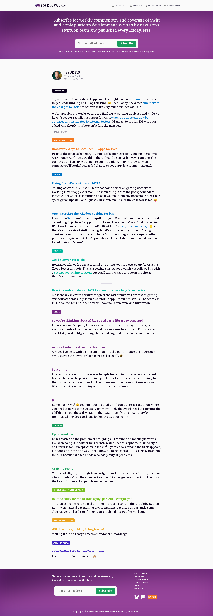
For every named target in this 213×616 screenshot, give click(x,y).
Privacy (138, 588)
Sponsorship (154, 5)
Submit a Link (174, 5)
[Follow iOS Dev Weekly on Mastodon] (143, 597)
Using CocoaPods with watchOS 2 (76, 183)
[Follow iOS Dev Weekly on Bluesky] (136, 597)
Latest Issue (121, 5)
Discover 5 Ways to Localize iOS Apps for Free (84, 149)
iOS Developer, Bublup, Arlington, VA (78, 529)
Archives (137, 5)
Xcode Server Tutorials (68, 260)
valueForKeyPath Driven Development (79, 551)
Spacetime (59, 369)
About (138, 585)
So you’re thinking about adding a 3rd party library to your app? (97, 320)
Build (70, 218)
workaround (136, 99)
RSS (154, 597)
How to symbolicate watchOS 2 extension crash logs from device (98, 290)
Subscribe (126, 43)
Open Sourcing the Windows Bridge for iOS (83, 213)
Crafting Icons (62, 468)
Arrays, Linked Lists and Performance (79, 347)
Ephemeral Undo (64, 434)
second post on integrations (73, 272)
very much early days (134, 226)
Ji (53, 400)
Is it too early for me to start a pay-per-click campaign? (92, 499)
